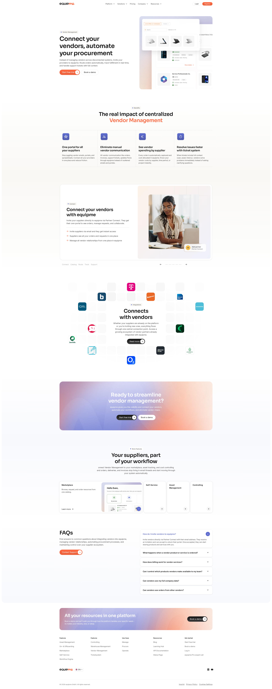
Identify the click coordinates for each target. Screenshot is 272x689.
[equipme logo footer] (66, 670)
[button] (110, 4)
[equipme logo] (67, 4)
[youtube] (212, 669)
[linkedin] (208, 669)
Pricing (132, 4)
